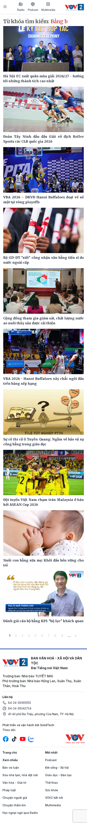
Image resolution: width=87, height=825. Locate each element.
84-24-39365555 (19, 702)
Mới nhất (51, 752)
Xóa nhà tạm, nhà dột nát (20, 775)
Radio (20, 9)
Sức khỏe (51, 790)
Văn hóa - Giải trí (14, 782)
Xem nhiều (10, 760)
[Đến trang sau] (76, 635)
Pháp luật (9, 790)
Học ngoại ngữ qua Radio (20, 812)
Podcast (33, 9)
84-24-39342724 (19, 708)
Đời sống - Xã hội (57, 767)
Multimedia (48, 9)
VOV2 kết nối (54, 797)
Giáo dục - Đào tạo (58, 775)
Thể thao (51, 782)
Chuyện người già (14, 797)
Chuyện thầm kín (14, 805)
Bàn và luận (10, 767)
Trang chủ (9, 752)
